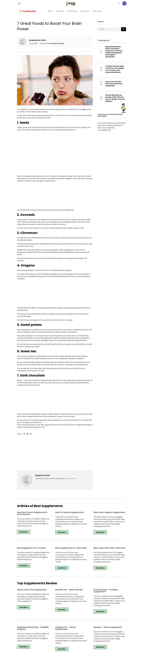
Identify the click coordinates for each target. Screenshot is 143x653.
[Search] (123, 29)
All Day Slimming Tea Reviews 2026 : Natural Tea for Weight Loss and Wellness (115, 98)
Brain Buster (97, 11)
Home (50, 11)
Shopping (59, 11)
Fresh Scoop (72, 11)
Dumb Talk (85, 11)
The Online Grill (70, 479)
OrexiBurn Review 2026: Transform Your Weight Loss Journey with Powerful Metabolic (114, 69)
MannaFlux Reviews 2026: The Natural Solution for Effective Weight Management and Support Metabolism (113, 52)
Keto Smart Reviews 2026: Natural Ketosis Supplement (113, 84)
